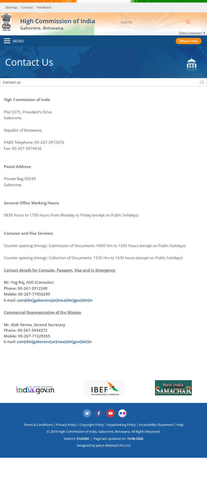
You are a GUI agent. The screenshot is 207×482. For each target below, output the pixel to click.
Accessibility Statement (156, 424)
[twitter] (87, 413)
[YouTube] (111, 413)
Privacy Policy (66, 424)
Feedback (44, 7)
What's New (188, 41)
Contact (27, 7)
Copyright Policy (92, 424)
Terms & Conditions (38, 424)
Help (180, 424)
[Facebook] (99, 413)
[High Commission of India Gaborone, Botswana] (6, 18)
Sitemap (11, 7)
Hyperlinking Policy (121, 424)
